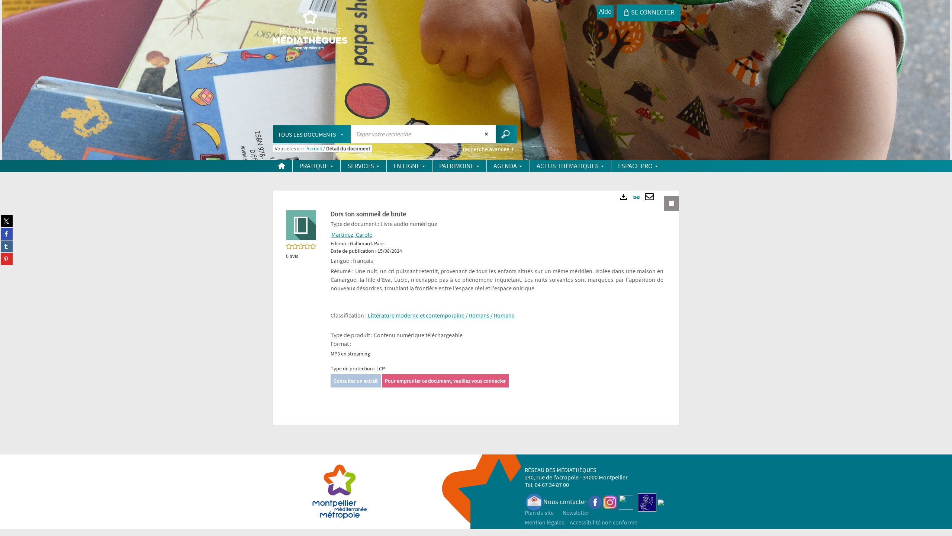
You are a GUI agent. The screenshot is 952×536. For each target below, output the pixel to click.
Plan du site (539, 512)
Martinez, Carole (351, 234)
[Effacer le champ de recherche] (487, 134)
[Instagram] (610, 501)
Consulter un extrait (356, 380)
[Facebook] (595, 501)
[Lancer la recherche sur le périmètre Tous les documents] (506, 134)
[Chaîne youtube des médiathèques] (626, 501)
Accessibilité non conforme (603, 522)
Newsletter (576, 512)
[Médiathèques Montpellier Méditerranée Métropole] (310, 30)
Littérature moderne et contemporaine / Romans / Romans (441, 315)
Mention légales (544, 522)
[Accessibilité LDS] (647, 501)
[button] (301, 224)
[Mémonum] (661, 501)
